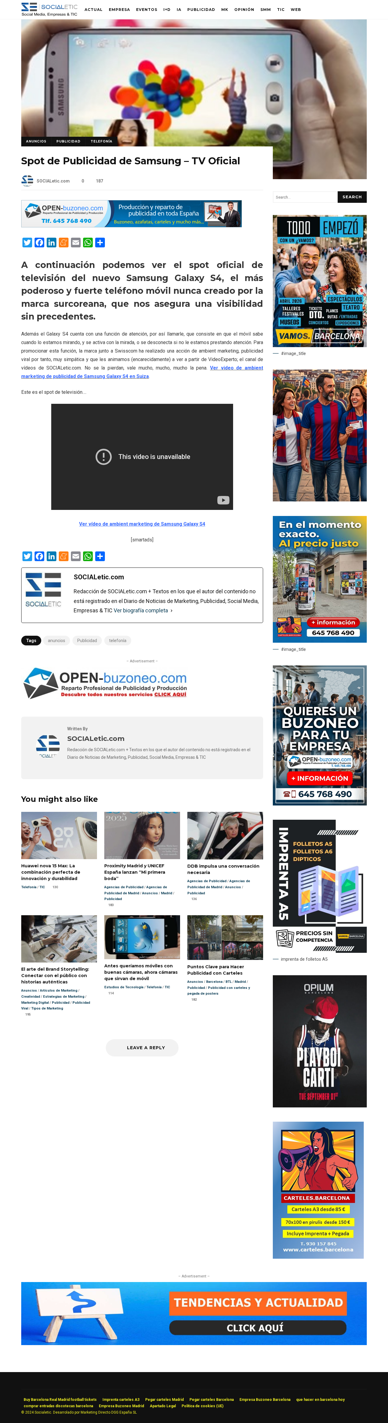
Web (296, 9)
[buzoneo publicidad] (131, 226)
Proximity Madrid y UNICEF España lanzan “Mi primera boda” (142, 835)
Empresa (119, 9)
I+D (167, 9)
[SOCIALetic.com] (48, 757)
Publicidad (201, 9)
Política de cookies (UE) (202, 1406)
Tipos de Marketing (47, 1008)
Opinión (244, 9)
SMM (265, 9)
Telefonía (101, 141)
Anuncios (36, 141)
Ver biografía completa (141, 610)
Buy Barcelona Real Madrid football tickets (60, 1400)
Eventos (146, 9)
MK (224, 9)
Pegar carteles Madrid (164, 1400)
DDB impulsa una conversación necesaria (225, 835)
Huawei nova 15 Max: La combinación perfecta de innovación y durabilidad (59, 835)
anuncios (56, 640)
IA (179, 9)
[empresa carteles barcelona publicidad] (318, 1257)
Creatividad (30, 997)
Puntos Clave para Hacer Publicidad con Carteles (225, 937)
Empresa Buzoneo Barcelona (264, 1400)
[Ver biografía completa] (171, 610)
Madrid (166, 893)
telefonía (117, 640)
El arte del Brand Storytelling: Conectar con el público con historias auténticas (59, 939)
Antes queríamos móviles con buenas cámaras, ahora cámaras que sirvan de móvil (142, 937)
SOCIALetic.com (53, 181)
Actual (94, 9)
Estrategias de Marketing (63, 997)
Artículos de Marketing (58, 991)
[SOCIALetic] (49, 11)
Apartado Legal (163, 1406)
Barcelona (214, 982)
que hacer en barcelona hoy (320, 1400)
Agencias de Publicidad (123, 887)
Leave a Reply (145, 1047)
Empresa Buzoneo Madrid (121, 1406)
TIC (281, 9)
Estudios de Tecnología (123, 987)
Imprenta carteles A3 (120, 1400)
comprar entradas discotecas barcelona (58, 1406)
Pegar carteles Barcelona (211, 1400)
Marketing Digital (35, 1003)
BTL (229, 982)
